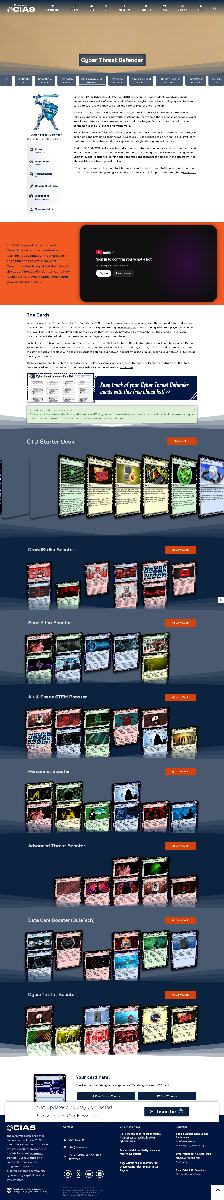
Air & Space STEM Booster (92, 80)
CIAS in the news (130, 1126)
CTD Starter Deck (23, 80)
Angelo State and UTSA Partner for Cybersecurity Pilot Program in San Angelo (139, 1166)
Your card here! (216, 80)
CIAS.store (126, 367)
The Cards (6, 80)
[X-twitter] (78, 1174)
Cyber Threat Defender (112, 59)
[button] (214, 8)
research (37, 1153)
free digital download (109, 161)
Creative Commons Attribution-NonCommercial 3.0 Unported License (81, 1193)
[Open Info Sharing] (124, 13)
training (12, 1157)
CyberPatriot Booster (196, 80)
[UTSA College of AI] (27, 1190)
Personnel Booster (117, 80)
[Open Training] (74, 13)
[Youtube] (89, 1174)
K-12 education (27, 1157)
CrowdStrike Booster (45, 80)
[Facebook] (68, 1174)
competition (14, 1162)
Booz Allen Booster (67, 80)
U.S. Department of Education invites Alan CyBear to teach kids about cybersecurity (140, 1137)
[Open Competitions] (53, 13)
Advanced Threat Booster (141, 80)
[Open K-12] (91, 13)
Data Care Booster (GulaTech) (169, 80)
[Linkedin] (100, 1174)
